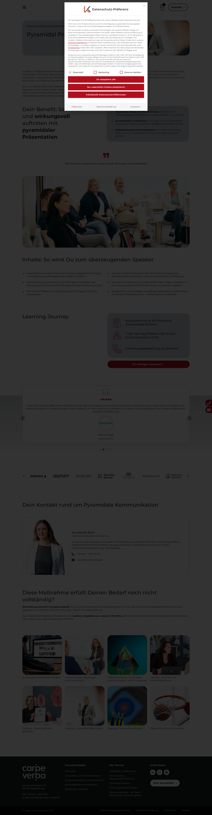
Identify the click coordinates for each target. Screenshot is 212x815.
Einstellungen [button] (74, 48)
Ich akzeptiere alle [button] (106, 79)
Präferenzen (77, 107)
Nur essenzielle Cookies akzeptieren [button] (106, 87)
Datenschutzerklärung (77, 42)
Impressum (135, 107)
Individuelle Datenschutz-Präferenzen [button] (106, 94)
